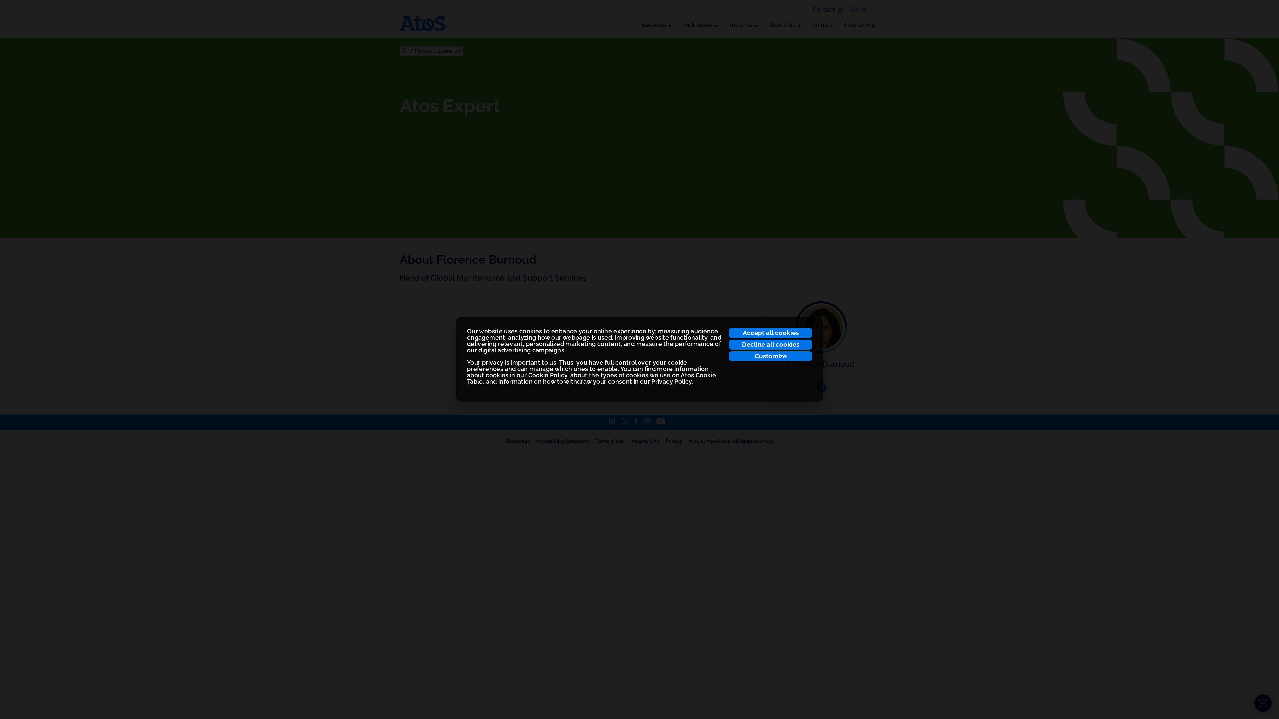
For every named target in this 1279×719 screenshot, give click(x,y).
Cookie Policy (548, 375)
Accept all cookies (771, 332)
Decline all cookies (770, 344)
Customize (771, 356)
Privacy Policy (671, 381)
